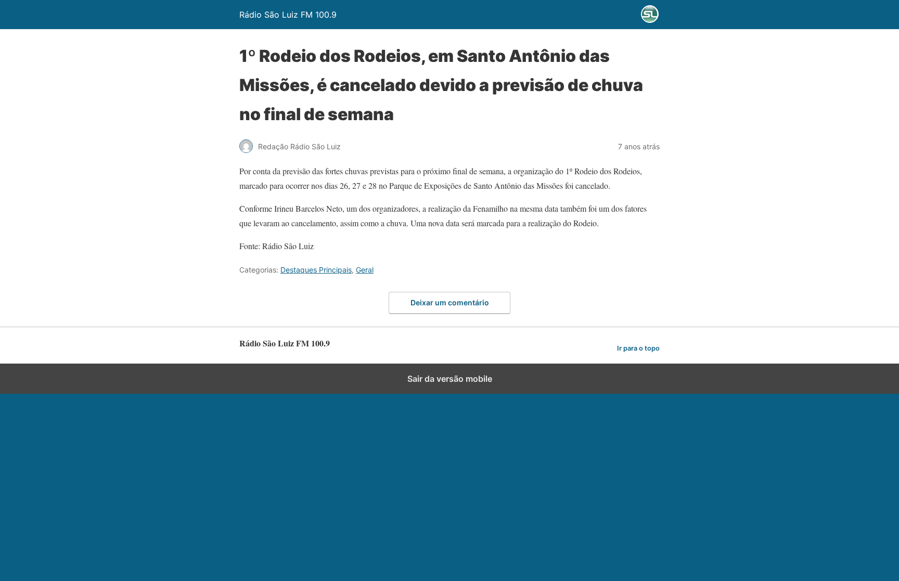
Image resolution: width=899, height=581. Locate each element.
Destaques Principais (316, 269)
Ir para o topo (638, 348)
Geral (365, 269)
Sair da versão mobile (449, 378)
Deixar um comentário (449, 302)
